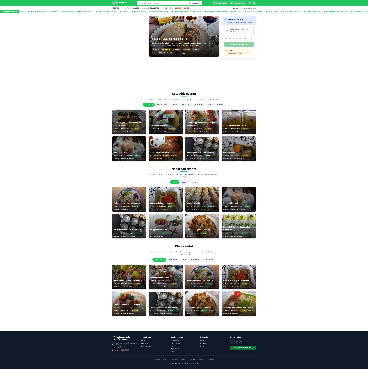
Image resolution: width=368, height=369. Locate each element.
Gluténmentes (159, 259)
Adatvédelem (156, 359)
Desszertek (149, 104)
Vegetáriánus (195, 259)
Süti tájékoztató (173, 359)
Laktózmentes (173, 259)
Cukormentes (209, 259)
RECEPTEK (116, 8)
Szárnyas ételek (162, 104)
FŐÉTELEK (127, 8)
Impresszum (184, 359)
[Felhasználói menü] (254, 3)
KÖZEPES (177, 8)
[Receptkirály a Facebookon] (231, 342)
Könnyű (174, 182)
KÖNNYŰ (168, 8)
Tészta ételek (186, 104)
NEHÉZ (186, 8)
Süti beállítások (211, 359)
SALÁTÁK (145, 8)
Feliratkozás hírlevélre (244, 347)
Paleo (172, 346)
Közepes (184, 182)
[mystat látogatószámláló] (116, 351)
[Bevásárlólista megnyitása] (249, 3)
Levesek (174, 104)
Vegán (184, 259)
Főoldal (143, 340)
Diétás (173, 351)
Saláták (210, 104)
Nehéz (194, 182)
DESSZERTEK (155, 8)
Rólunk (193, 359)
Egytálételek (199, 104)
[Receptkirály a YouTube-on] (240, 342)
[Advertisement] (129, 29)
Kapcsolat (201, 359)
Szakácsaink (237, 8)
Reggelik (220, 104)
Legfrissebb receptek (249, 8)
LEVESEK (136, 8)
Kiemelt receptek (146, 346)
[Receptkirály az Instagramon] (236, 342)
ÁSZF (164, 359)
